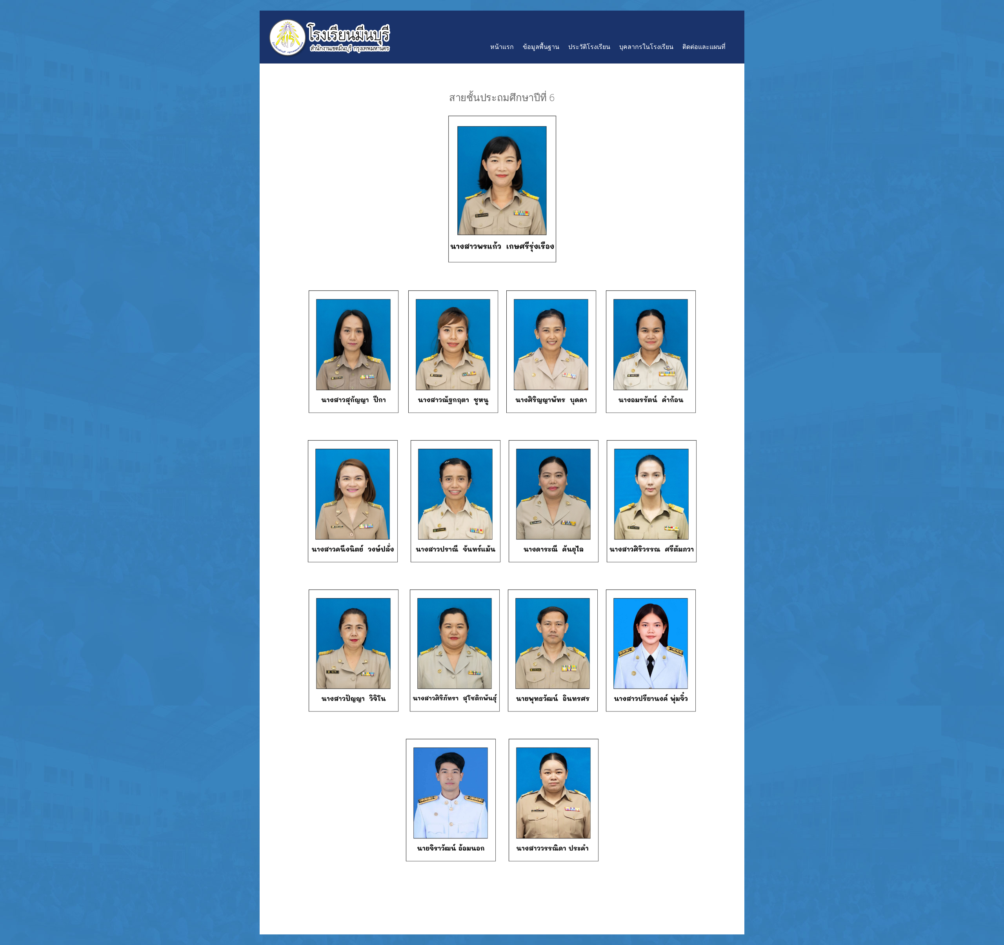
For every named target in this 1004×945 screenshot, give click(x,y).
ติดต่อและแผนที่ (704, 46)
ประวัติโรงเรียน (589, 46)
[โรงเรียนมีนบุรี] (329, 53)
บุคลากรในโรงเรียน (646, 46)
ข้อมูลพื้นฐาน (541, 46)
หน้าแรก (502, 46)
